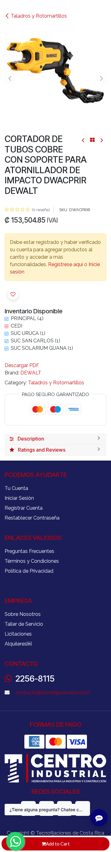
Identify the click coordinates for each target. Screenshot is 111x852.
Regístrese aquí (65, 264)
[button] (10, 78)
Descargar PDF (22, 365)
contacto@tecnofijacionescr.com (53, 692)
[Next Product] (101, 140)
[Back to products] (92, 140)
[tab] (55, 439)
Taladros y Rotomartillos (39, 16)
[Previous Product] (83, 140)
